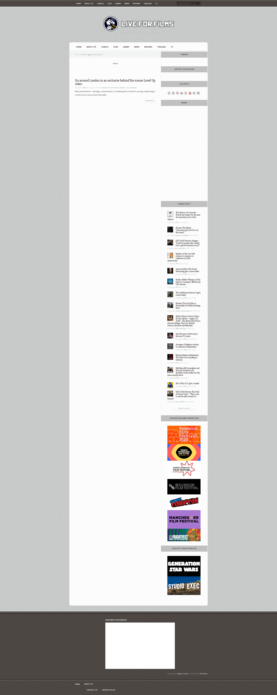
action (104, 88)
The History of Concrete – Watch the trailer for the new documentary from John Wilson (183, 216)
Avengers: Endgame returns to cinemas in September (187, 345)
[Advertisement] (115, 69)
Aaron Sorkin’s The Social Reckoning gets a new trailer (187, 270)
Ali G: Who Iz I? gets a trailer (187, 383)
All (109, 88)
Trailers (148, 4)
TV (156, 4)
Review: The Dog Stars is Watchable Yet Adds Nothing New (188, 305)
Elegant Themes (183, 674)
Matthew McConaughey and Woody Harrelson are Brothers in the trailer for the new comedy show (183, 372)
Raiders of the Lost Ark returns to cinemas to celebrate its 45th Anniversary (181, 257)
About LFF (89, 4)
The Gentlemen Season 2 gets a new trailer (188, 293)
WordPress (204, 674)
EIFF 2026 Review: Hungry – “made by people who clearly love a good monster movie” (188, 243)
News (127, 4)
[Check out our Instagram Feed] (198, 93)
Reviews (136, 4)
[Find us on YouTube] (190, 93)
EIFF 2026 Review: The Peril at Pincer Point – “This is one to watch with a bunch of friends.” (183, 395)
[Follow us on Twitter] (173, 93)
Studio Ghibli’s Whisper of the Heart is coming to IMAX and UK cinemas (188, 282)
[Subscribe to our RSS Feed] (186, 93)
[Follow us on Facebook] (169, 93)
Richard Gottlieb (182, 235)
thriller (122, 88)
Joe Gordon (180, 248)
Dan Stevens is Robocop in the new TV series (187, 335)
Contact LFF (92, 690)
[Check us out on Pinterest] (177, 93)
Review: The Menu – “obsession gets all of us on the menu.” (187, 230)
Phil (84, 88)
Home (78, 4)
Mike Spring (180, 329)
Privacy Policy (108, 690)
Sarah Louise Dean (183, 311)
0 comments (132, 88)
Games (118, 4)
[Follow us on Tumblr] (194, 93)
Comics (100, 4)
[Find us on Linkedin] (181, 93)
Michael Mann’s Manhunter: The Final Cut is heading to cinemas (187, 357)
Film (109, 4)
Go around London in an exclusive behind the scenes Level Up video (115, 82)
